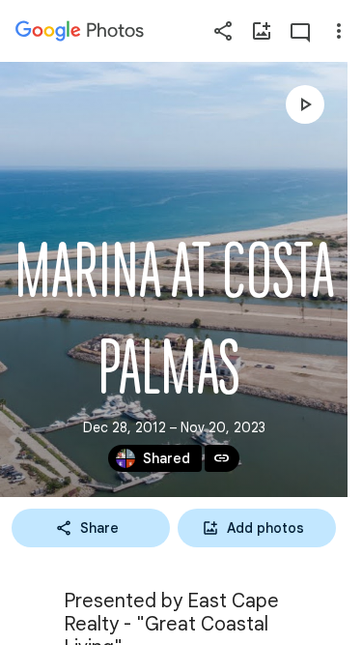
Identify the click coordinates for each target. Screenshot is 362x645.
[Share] (223, 31)
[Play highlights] (305, 104)
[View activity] (300, 31)
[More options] (339, 31)
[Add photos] (261, 31)
